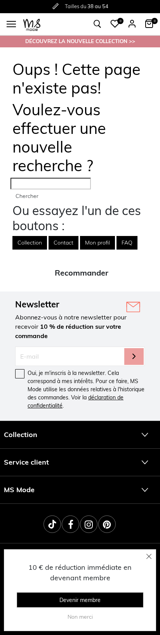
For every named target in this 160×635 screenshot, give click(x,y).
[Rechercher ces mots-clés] (97, 24)
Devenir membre (80, 600)
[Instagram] (88, 524)
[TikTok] (52, 524)
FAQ (127, 242)
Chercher (27, 196)
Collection (29, 242)
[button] (115, 23)
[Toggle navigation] (11, 24)
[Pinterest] (107, 524)
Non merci (80, 616)
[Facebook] (70, 524)
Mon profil (97, 242)
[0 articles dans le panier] (149, 23)
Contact (63, 242)
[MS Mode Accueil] (32, 24)
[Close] (149, 556)
